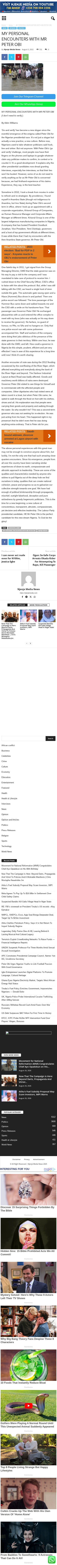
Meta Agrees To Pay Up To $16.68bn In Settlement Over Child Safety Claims (26, 895)
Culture (5, 767)
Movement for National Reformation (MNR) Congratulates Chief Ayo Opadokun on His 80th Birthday (27, 867)
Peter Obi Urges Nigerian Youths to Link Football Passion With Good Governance (27, 965)
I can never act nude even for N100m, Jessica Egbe (13, 558)
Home (4, 25)
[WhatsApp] (25, 57)
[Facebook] (5, 57)
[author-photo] (28, 579)
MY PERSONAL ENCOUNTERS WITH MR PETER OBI (19, 531)
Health (4, 793)
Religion (5, 836)
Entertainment (8, 782)
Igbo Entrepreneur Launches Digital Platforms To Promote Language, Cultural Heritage (27, 973)
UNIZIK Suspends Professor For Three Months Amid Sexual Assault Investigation (28, 949)
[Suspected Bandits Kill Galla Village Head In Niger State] (46, 616)
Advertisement (39, 1159)
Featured (5, 788)
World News (7, 851)
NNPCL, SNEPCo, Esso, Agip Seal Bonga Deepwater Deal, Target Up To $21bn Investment (28, 916)
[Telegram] (27, 597)
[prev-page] (26, 643)
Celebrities (6, 756)
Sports (4, 841)
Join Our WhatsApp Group (28, 104)
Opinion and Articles (10, 820)
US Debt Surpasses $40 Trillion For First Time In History (26, 1013)
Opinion (12, 28)
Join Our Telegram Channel (28, 96)
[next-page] (30, 643)
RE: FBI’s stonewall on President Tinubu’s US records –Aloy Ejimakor (28, 908)
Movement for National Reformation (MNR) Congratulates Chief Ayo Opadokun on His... (36, 1063)
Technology (7, 846)
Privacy (27, 1159)
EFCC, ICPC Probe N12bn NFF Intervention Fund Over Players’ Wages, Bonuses (26, 1019)
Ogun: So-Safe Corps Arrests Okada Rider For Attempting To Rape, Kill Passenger (43, 560)
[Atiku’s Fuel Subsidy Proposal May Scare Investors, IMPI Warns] (28, 616)
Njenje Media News (12, 49)
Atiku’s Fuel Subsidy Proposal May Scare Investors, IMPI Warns (28, 626)
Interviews (6, 804)
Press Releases (9, 830)
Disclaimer (16, 1159)
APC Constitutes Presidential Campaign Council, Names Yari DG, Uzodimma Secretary (28, 957)
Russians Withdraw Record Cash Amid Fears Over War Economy (26, 1006)
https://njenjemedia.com (28, 593)
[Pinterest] (19, 57)
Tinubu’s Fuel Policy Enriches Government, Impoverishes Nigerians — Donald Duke (27, 990)
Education (6, 777)
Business (6, 751)
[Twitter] (12, 57)
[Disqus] (28, 690)
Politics (21, 28)
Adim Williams (14, 528)
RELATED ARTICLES (17, 605)
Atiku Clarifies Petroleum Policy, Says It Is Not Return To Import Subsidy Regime (27, 924)
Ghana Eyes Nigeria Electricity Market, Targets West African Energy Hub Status (28, 982)
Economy (6, 772)
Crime (4, 761)
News (11, 25)
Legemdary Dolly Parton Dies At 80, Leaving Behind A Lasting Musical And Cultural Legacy (25, 933)
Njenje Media (42, 531)
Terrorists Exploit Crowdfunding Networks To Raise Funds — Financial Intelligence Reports (28, 941)
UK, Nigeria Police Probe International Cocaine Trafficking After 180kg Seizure (27, 998)
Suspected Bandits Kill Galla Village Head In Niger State (46, 625)
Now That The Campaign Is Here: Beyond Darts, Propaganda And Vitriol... (36, 1079)
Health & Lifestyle (9, 798)
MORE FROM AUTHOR (38, 605)
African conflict (8, 745)
